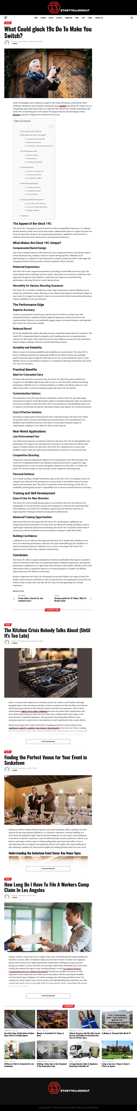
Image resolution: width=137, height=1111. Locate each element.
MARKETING (68, 18)
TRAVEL (90, 18)
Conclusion (24, 216)
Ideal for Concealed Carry (35, 171)
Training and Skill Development (32, 200)
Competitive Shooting (34, 191)
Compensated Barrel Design (36, 139)
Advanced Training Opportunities (37, 207)
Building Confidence (33, 210)
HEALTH (51, 18)
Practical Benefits (27, 167)
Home (36, 18)
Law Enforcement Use (34, 187)
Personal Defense (32, 194)
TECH (83, 18)
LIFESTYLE (59, 18)
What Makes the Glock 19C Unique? (33, 135)
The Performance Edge (29, 151)
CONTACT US (99, 18)
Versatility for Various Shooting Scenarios (40, 146)
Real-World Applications (29, 183)
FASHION (43, 18)
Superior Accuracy (32, 155)
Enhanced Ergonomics (34, 142)
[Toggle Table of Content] (50, 126)
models (62, 106)
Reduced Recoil (32, 158)
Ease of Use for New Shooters (36, 203)
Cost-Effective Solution (34, 178)
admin (15, 43)
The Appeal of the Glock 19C (31, 131)
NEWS (77, 18)
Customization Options (34, 175)
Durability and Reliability (34, 162)
